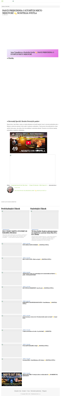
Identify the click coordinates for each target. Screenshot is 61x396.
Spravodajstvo (6, 229)
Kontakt (24, 391)
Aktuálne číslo (17, 391)
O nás (28, 391)
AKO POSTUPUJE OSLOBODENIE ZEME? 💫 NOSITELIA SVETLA (30, 190)
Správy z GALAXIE (5, 6)
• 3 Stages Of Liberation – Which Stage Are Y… (38, 185)
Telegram (44, 391)
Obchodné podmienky (36, 391)
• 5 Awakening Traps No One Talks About (19, 185)
